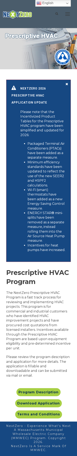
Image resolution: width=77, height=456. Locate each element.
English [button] (47, 3)
